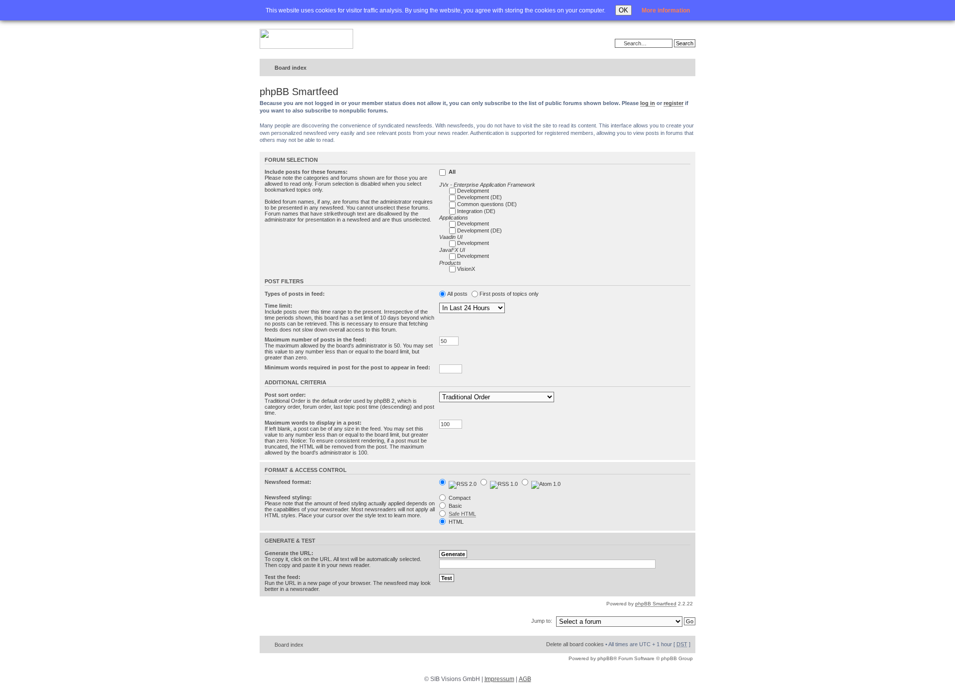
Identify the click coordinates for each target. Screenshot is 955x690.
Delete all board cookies (575, 644)
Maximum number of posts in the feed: (316, 340)
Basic (454, 506)
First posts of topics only (509, 294)
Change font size (667, 68)
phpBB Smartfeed (655, 603)
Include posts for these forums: (306, 172)
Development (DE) (479, 197)
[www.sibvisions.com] (306, 39)
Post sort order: (285, 395)
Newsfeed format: (288, 482)
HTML (455, 522)
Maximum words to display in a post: (313, 423)
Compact (459, 498)
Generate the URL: (289, 553)
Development (473, 191)
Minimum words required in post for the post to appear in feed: (347, 367)
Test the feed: (282, 577)
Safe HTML (462, 514)
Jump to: (541, 621)
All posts (457, 294)
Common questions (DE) (487, 204)
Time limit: (278, 306)
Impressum (499, 679)
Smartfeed (686, 68)
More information (666, 10)
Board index (290, 68)
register (673, 103)
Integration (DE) (476, 211)
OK (623, 10)
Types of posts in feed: (295, 294)
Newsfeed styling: (288, 497)
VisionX (466, 269)
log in (647, 103)
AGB (525, 679)
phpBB (605, 658)
